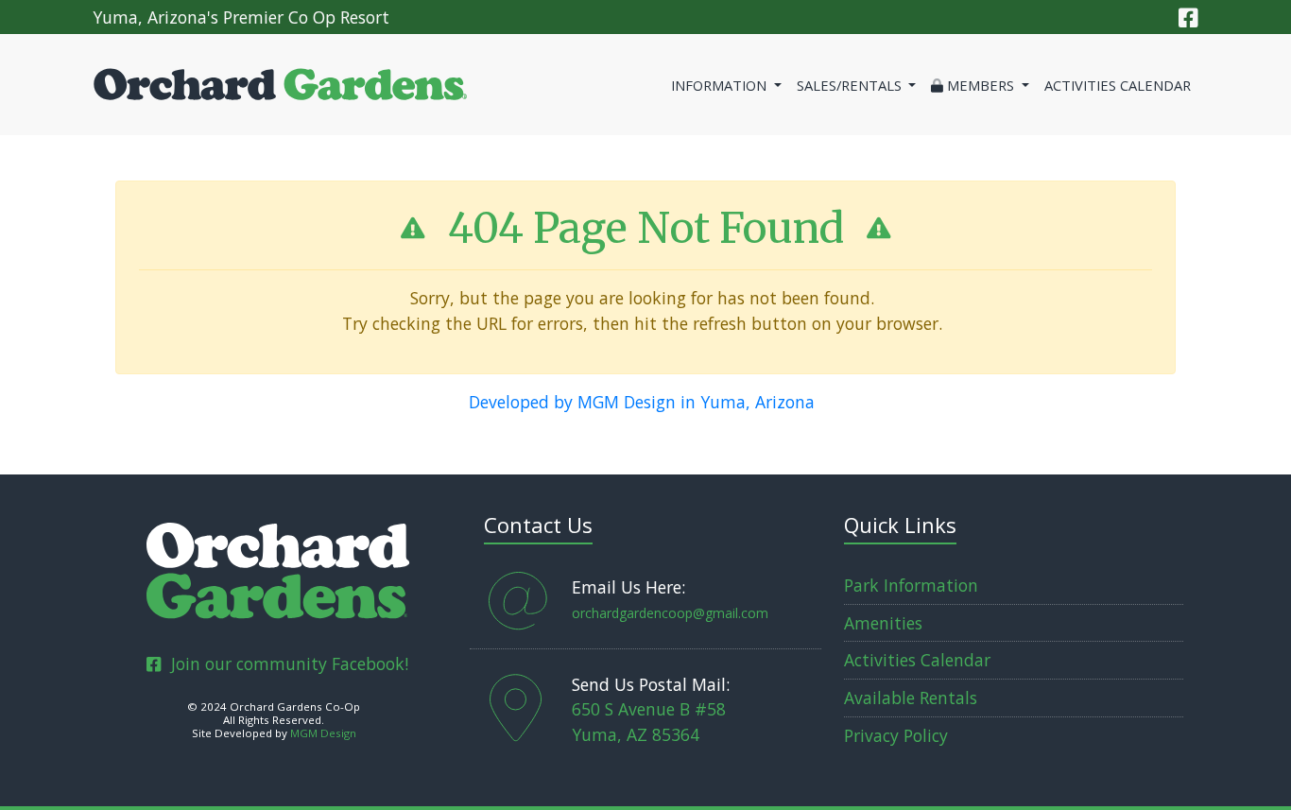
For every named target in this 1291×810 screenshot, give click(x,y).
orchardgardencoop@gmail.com (670, 613)
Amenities (883, 623)
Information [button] (720, 85)
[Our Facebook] (1188, 17)
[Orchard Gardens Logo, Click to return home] (278, 567)
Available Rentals (910, 697)
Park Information (911, 585)
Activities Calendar (1117, 85)
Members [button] (980, 85)
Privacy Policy (896, 735)
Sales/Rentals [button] (851, 85)
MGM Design (323, 733)
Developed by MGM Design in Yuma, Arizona (642, 401)
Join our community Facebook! (284, 663)
